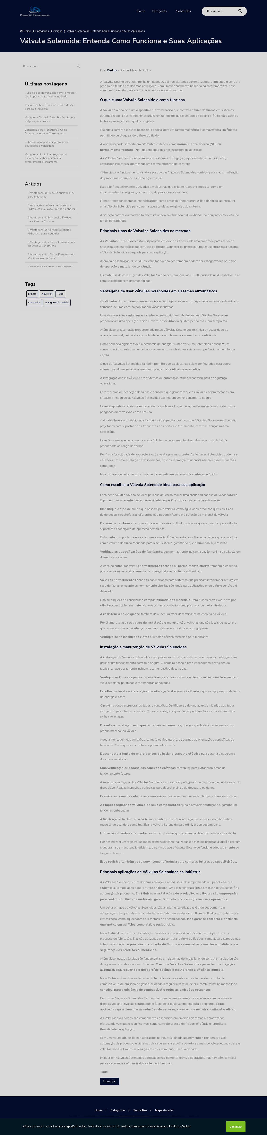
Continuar (236, 1126)
